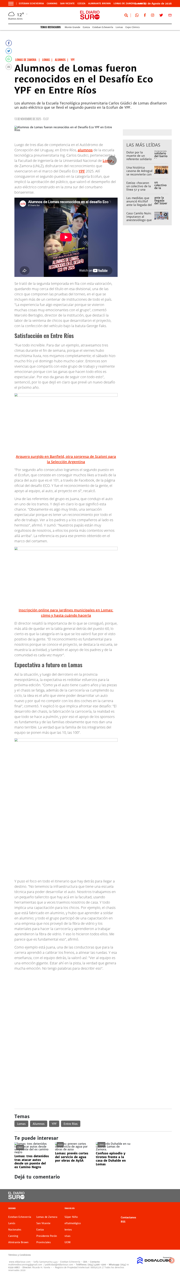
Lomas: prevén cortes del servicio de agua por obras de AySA (71, 1157)
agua (60, 1144)
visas (67, 1236)
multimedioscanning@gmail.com (25, 1264)
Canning (52, 3)
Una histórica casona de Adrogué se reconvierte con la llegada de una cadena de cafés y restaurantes (139, 176)
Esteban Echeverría (102, 27)
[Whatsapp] (9, 59)
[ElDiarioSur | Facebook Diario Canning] (145, 16)
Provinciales (43, 1242)
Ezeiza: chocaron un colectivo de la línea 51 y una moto (138, 188)
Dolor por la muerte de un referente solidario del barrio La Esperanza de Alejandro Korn (139, 161)
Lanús (11, 1223)
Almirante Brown (99, 3)
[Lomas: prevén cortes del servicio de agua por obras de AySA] (72, 1149)
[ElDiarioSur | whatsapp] (137, 16)
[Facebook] (9, 43)
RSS (123, 1221)
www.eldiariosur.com (20, 1261)
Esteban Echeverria (31, 3)
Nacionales (14, 1229)
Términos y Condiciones (19, 1255)
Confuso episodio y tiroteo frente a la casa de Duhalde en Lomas (111, 1158)
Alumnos (39, 1124)
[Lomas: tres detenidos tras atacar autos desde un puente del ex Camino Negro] (32, 1152)
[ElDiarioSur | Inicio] (168, 1209)
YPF (82, 171)
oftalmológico (73, 1223)
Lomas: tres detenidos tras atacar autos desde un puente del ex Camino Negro (31, 1161)
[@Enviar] (9, 67)
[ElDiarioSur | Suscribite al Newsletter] (170, 16)
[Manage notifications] (172, 1260)
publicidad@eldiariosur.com (59, 1264)
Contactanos (128, 1217)
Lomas (119, 27)
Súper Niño (71, 1217)
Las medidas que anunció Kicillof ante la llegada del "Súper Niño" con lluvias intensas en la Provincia (139, 206)
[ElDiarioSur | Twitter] (161, 16)
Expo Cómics (133, 27)
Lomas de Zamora (125, 3)
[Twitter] (9, 51)
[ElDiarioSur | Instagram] (152, 16)
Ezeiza (81, 3)
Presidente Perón (46, 1236)
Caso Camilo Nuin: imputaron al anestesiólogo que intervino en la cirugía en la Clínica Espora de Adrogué (139, 222)
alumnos (85, 150)
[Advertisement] (93, 998)
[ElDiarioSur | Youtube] (155, 1196)
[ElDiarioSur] (16, 1198)
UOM (67, 1242)
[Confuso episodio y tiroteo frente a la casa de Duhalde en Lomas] (113, 1149)
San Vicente (67, 3)
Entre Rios (71, 1124)
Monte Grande (72, 27)
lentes (68, 1229)
